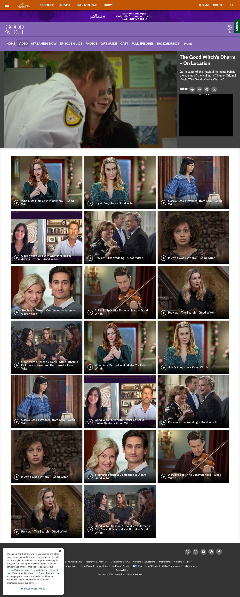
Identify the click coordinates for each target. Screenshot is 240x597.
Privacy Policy (85, 566)
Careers (137, 562)
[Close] (60, 551)
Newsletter (70, 566)
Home (11, 43)
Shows (108, 5)
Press (189, 562)
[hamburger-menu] (7, 5)
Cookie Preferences (170, 566)
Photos (91, 43)
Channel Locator (211, 5)
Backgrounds (168, 43)
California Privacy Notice (33, 570)
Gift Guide (109, 43)
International (165, 562)
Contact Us (116, 562)
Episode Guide (71, 43)
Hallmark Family (74, 562)
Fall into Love (87, 5)
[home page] (22, 5)
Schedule (47, 5)
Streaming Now (44, 43)
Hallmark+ (90, 562)
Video (23, 43)
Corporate (179, 562)
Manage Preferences (33, 589)
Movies (65, 5)
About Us (103, 562)
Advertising (149, 562)
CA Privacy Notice (120, 566)
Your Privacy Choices (148, 566)
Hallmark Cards (191, 566)
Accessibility (122, 570)
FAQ (127, 562)
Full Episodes (142, 43)
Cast (124, 43)
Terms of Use (102, 566)
